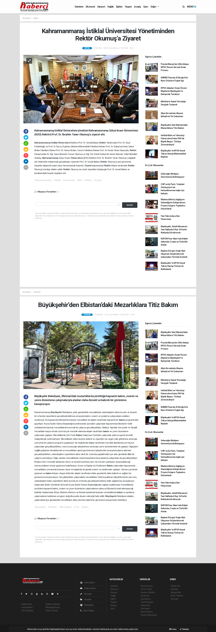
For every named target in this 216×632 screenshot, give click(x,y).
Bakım (79, 435)
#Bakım (85, 507)
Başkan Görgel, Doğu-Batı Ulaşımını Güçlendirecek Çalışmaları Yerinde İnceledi (174, 254)
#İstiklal (57, 180)
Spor (145, 6)
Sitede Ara (175, 586)
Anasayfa (27, 18)
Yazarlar (87, 594)
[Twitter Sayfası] (27, 594)
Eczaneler (145, 595)
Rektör (103, 142)
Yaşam (128, 6)
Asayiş (137, 6)
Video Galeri (90, 588)
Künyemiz (89, 605)
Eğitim (119, 6)
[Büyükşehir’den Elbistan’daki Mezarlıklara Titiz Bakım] (81, 355)
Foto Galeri (89, 582)
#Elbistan (52, 507)
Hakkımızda (26, 604)
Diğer (154, 6)
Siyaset (101, 6)
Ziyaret (88, 165)
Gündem (79, 6)
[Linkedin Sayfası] (43, 594)
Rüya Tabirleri (177, 595)
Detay (173, 629)
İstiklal (54, 142)
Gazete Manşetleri (149, 615)
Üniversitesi (64, 142)
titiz (130, 454)
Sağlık (110, 6)
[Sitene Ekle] (59, 594)
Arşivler (88, 599)
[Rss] (48, 594)
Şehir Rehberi (147, 612)
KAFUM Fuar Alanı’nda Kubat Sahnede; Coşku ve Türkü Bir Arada (174, 241)
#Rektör (88, 180)
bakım (122, 420)
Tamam (185, 629)
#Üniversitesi (69, 180)
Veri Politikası (27, 610)
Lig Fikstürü (146, 599)
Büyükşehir (57, 412)
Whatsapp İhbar (53, 607)
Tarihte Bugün (147, 602)
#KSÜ (79, 180)
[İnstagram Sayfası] (33, 594)
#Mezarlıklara (65, 507)
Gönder (130, 205)
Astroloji (174, 599)
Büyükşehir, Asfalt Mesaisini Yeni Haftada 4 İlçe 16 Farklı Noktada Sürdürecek (174, 229)
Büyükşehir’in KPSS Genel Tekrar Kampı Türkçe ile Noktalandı (173, 266)
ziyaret (131, 158)
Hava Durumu (147, 586)
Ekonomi (90, 6)
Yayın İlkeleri (26, 607)
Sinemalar (145, 605)
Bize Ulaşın (88, 610)
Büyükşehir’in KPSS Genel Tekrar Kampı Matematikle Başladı (173, 153)
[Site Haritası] (53, 594)
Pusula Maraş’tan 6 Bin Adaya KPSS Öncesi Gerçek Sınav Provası (175, 67)
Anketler (174, 589)
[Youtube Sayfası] (38, 594)
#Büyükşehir (40, 507)
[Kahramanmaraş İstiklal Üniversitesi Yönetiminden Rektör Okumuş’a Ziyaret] (81, 89)
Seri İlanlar (145, 608)
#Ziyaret (98, 180)
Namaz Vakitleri (148, 592)
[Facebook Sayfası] (22, 594)
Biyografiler (176, 592)
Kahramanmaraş (42, 142)
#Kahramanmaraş (43, 180)
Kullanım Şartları (53, 604)
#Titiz (76, 507)
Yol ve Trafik (146, 589)
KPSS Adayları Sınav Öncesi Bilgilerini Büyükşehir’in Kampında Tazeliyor (174, 91)
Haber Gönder (52, 610)
